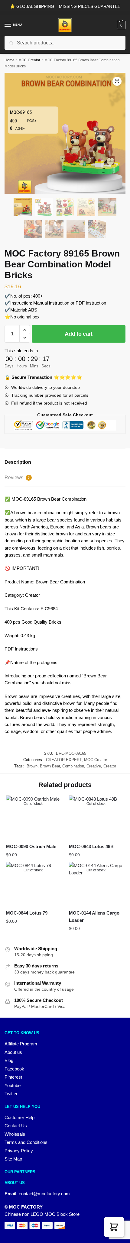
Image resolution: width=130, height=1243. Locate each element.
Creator (109, 766)
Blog (9, 1060)
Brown (32, 766)
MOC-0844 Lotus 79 (26, 912)
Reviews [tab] (17, 477)
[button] (117, 81)
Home (10, 60)
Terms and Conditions (26, 1142)
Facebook (14, 1068)
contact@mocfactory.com (44, 1193)
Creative (93, 766)
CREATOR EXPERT (64, 759)
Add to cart (79, 334)
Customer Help (19, 1117)
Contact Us (16, 1125)
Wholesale (15, 1134)
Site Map (13, 1158)
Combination (73, 766)
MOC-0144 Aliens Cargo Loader (94, 916)
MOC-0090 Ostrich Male (31, 846)
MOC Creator (29, 60)
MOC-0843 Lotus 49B (91, 846)
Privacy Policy (19, 1150)
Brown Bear (50, 766)
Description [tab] (18, 462)
